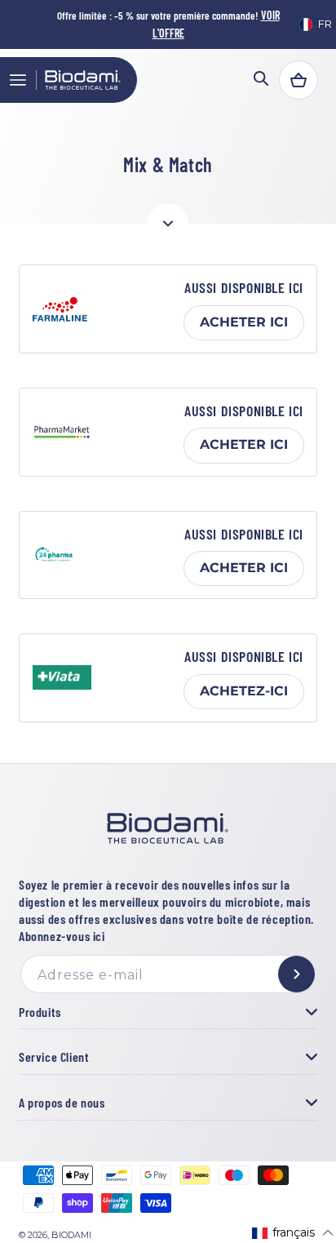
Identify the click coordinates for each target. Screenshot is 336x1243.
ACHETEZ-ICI (244, 691)
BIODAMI (71, 1235)
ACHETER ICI (244, 322)
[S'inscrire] (296, 974)
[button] (18, 80)
